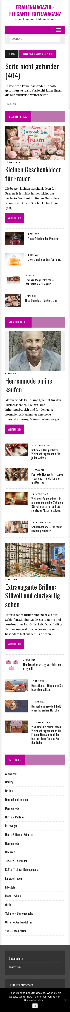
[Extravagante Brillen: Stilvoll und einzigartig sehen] (35, 574)
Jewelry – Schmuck (16, 861)
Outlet (9, 904)
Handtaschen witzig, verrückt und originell (42, 666)
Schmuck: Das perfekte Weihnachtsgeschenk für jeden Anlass (45, 454)
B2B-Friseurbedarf (21, 985)
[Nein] (65, 1000)
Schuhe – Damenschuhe (19, 913)
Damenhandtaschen (16, 799)
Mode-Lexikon (13, 896)
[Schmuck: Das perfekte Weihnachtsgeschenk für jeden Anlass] (16, 454)
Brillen (9, 791)
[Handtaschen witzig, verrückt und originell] (12, 668)
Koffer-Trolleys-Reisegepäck (21, 869)
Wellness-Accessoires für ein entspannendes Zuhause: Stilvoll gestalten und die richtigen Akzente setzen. (47, 505)
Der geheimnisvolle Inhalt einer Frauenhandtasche (46, 708)
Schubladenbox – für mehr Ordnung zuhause (46, 529)
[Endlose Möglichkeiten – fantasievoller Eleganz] (13, 284)
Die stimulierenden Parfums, (44, 259)
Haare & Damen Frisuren (19, 834)
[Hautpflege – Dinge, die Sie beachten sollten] (16, 689)
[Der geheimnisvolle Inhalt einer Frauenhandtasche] (16, 710)
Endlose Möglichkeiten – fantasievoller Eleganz (40, 282)
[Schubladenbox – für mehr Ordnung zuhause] (16, 530)
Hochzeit (10, 852)
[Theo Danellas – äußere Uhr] (13, 304)
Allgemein (11, 773)
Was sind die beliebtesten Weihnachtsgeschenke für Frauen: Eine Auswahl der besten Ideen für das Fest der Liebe (46, 735)
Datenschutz (16, 958)
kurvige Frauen (13, 878)
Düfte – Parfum (14, 817)
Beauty (9, 782)
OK (35, 1006)
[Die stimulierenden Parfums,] (14, 263)
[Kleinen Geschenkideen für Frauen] (35, 157)
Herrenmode (12, 843)
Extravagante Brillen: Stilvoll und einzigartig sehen (32, 595)
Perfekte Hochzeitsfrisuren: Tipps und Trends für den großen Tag (47, 478)
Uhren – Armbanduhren (18, 922)
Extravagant (12, 826)
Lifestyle (10, 887)
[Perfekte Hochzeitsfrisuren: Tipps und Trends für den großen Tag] (16, 478)
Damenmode (12, 808)
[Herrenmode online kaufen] (35, 368)
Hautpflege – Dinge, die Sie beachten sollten (47, 687)
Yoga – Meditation (16, 931)
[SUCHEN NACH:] (35, 38)
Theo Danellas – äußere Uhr (41, 300)
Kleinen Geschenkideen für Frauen (33, 173)
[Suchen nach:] (29, 103)
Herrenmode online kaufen (28, 384)
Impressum (15, 967)
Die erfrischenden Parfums (43, 238)
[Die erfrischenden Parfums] (14, 242)
